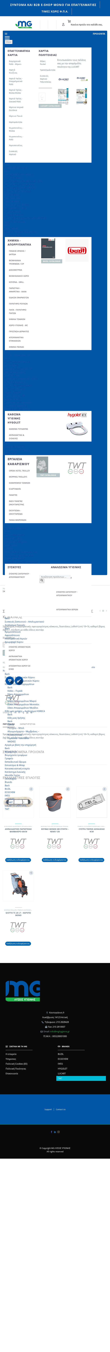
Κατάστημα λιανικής (15, 771)
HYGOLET (9, 798)
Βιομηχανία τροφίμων (16, 755)
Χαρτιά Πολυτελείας (15, 221)
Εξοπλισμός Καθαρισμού (12, 826)
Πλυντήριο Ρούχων (15, 388)
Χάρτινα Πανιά (12, 194)
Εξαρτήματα (11, 545)
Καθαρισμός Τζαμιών (15, 541)
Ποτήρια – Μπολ (16, 728)
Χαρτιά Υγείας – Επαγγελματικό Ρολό (23, 181)
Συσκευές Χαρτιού (14, 214)
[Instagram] (58, 1132)
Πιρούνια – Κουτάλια (18, 738)
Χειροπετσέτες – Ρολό (16, 208)
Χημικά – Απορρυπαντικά (17, 355)
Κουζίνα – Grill (12, 375)
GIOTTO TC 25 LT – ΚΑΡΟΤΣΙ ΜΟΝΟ (18, 914)
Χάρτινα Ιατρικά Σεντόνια (18, 191)
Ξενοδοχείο (10, 778)
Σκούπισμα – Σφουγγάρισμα (19, 555)
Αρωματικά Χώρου (14, 641)
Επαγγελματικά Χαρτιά (16, 167)
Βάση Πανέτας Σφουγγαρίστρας (21, 551)
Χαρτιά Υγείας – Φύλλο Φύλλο (20, 187)
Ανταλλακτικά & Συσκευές (18, 449)
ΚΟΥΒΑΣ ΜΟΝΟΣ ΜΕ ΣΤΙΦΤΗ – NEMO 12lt (55, 830)
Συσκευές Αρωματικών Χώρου (20, 677)
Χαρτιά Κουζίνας (13, 177)
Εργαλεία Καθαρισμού (16, 528)
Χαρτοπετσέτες (12, 201)
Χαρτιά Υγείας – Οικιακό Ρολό (19, 184)
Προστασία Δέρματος (16, 405)
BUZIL (8, 788)
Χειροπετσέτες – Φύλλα (17, 204)
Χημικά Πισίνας (12, 399)
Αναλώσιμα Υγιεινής (15, 625)
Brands (8, 782)
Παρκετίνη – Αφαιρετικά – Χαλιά (21, 378)
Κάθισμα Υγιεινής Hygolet (18, 409)
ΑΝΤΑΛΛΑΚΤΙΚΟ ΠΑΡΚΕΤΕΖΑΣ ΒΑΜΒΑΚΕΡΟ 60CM (18, 830)
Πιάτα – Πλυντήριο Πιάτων (18, 385)
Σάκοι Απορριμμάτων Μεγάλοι (23, 707)
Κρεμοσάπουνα (13, 631)
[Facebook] (51, 1132)
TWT (7, 809)
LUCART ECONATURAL (16, 805)
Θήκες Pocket (11, 228)
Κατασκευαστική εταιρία (17, 768)
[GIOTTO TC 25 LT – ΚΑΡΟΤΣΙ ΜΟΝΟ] (18, 885)
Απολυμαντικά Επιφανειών (18, 402)
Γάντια (11, 724)
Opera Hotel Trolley (14, 534)
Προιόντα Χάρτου (14, 45)
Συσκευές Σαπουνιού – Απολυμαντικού (24, 621)
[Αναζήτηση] (42, 581)
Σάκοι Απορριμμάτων (18, 694)
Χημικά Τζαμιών (13, 392)
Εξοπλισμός (11, 453)
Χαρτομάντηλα (12, 198)
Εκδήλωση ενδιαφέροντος (18, 860)
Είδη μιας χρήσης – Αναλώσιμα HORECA (25, 711)
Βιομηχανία (11, 751)
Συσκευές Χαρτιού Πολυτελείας (21, 231)
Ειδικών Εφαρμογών (15, 382)
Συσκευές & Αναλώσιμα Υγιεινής (21, 561)
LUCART (9, 802)
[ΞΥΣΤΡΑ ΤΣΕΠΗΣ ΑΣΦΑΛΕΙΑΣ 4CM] (91, 802)
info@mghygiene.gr (60, 1031)
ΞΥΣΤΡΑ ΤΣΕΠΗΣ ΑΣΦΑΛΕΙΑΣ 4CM (92, 830)
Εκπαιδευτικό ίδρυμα (15, 761)
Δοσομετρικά (11, 365)
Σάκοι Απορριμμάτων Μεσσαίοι (23, 704)
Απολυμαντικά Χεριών (16, 638)
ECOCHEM (10, 792)
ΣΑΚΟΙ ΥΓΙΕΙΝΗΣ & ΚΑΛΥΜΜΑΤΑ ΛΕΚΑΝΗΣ (25, 218)
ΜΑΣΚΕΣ (12, 741)
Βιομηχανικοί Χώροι (15, 371)
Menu (6, 34)
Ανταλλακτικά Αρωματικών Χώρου (22, 680)
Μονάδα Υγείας (12, 775)
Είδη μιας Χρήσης (16, 717)
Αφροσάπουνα (12, 635)
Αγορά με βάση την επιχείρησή (20, 744)
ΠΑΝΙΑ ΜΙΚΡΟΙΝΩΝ (14, 558)
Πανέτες (9, 548)
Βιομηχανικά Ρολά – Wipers (19, 174)
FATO (7, 795)
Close (8, 41)
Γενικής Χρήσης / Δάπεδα (17, 361)
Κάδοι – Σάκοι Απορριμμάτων (19, 684)
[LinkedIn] (55, 1132)
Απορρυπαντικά (13, 235)
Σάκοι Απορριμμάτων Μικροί (22, 701)
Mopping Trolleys (13, 538)
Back (7, 164)
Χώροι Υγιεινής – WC (15, 395)
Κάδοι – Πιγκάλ (15, 690)
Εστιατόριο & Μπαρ (15, 765)
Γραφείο (9, 758)
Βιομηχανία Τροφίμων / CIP (18, 368)
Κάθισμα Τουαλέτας (15, 446)
